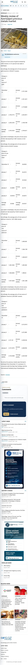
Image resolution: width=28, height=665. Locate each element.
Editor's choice (4, 650)
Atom (5, 658)
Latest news (4, 648)
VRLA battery (7, 565)
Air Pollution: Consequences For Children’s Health (14, 439)
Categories (3, 652)
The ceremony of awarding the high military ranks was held (7, 623)
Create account (14, 414)
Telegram (9, 50)
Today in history (5, 656)
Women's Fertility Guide (7, 435)
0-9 (10, 5)
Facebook (5, 50)
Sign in (6, 414)
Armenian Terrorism (7, 505)
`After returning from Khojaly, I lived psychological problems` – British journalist (20, 601)
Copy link (9, 24)
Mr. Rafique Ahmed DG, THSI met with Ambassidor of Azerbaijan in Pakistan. (11, 500)
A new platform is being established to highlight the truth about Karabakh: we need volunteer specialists (7, 603)
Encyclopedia (5, 5)
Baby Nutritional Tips (7, 430)
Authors (3, 654)
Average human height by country (12, 570)
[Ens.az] (14, 2)
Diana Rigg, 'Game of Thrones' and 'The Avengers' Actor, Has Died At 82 (11, 517)
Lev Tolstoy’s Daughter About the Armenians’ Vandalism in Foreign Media (13, 494)
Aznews (8, 374)
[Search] (22, 2)
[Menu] (2, 2)
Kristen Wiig (7, 575)
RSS (2, 658)
